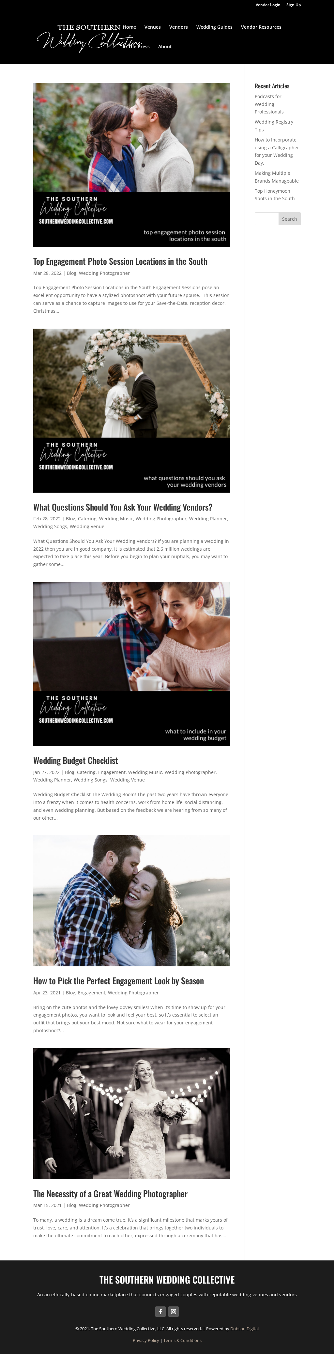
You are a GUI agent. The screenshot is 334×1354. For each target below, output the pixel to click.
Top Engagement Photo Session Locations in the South (120, 261)
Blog (71, 273)
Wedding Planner (208, 518)
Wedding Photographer (104, 273)
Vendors (178, 27)
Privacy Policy (146, 1340)
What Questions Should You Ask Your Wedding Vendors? (123, 506)
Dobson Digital (244, 1329)
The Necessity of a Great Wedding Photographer (110, 1193)
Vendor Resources (261, 27)
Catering (87, 518)
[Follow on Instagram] (173, 1311)
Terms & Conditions (182, 1340)
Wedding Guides (214, 27)
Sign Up (293, 5)
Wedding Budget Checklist (75, 760)
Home (129, 27)
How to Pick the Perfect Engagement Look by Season (118, 980)
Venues (152, 27)
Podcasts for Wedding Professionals (269, 104)
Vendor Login (268, 5)
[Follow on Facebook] (160, 1311)
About (165, 47)
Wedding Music (116, 518)
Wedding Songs (50, 526)
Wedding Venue (87, 526)
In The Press (136, 47)
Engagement (112, 772)
